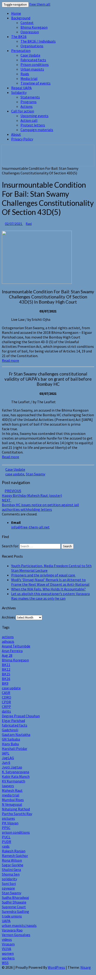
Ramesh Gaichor (15, 855)
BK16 (6, 678)
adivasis (8, 641)
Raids (25, 73)
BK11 (6, 664)
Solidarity (19, 92)
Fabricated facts (33, 60)
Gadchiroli (10, 730)
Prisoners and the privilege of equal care (43, 575)
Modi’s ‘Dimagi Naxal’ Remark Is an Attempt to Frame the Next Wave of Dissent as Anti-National (50, 582)
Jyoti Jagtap (12, 767)
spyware (8, 888)
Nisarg (85, 967)
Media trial (29, 78)
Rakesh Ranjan (13, 851)
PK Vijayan (10, 823)
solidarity (9, 879)
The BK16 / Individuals (38, 41)
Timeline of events (36, 83)
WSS (5, 962)
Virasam (8, 944)
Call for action (22, 111)
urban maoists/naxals (19, 925)
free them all (39, 4)
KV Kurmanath (13, 781)
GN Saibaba (11, 739)
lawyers (8, 785)
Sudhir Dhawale (14, 902)
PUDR (6, 841)
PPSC (6, 827)
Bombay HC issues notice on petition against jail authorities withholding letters (40, 505)
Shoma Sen (11, 874)
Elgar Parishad (13, 720)
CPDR (6, 702)
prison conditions (16, 832)
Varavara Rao (12, 930)
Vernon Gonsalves (16, 934)
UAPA (6, 920)
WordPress (56, 967)
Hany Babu (10, 743)
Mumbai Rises (13, 799)
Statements (30, 97)
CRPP (6, 706)
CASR (6, 692)
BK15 (6, 674)
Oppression (30, 32)
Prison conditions (35, 64)
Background (20, 18)
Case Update (30, 55)
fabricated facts (14, 725)
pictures (8, 818)
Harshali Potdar (14, 748)
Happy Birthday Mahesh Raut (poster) (32, 493)
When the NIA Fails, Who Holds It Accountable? (48, 589)
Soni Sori (9, 883)
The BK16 (19, 36)
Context (27, 22)
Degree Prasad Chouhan (21, 716)
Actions (27, 106)
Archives (8, 617)
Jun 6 (6, 762)
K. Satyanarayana (15, 771)
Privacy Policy (22, 139)
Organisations (32, 46)
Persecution (21, 50)
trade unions (12, 916)
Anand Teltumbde (16, 646)
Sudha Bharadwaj (15, 897)
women (8, 953)
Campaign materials (37, 129)
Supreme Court (14, 906)
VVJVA (6, 948)
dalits (6, 711)
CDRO (6, 697)
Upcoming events (34, 115)
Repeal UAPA (21, 87)
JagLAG (8, 757)
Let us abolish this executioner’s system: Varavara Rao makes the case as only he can (50, 596)
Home (16, 13)
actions (8, 636)
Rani (29, 224)
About (16, 134)
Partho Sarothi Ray (17, 813)
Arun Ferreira (12, 650)
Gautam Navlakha (16, 734)
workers (8, 958)
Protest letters (33, 125)
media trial (10, 795)
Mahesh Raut (12, 790)
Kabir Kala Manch (16, 776)
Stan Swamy (35, 474)
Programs (29, 101)
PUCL (6, 837)
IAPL (5, 753)
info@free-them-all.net (30, 527)
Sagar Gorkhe (12, 865)
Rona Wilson (12, 860)
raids (6, 846)
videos (7, 939)
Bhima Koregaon (34, 27)
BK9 (5, 683)
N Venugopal (12, 804)
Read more (10, 360)
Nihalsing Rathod (16, 809)
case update (14, 474)
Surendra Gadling (15, 911)
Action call (29, 120)
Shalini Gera (11, 869)
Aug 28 (7, 655)
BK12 (6, 669)
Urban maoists (32, 69)
